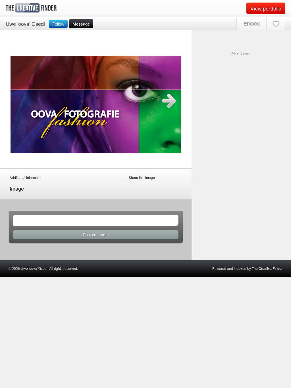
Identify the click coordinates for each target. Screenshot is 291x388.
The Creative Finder (267, 268)
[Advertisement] (241, 91)
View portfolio (265, 8)
